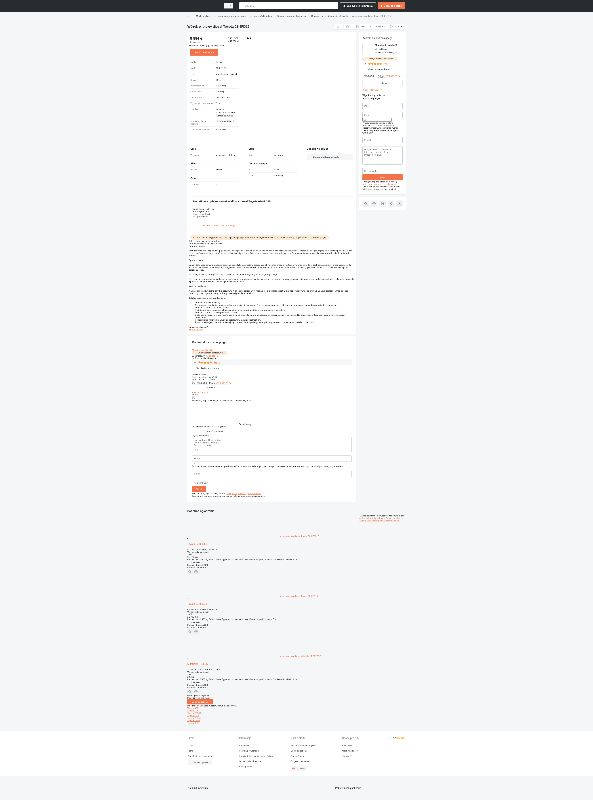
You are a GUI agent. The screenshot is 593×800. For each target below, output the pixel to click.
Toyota (219, 62)
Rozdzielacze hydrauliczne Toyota (383, 520)
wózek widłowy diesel (226, 74)
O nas (190, 745)
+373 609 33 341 (224, 383)
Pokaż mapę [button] (245, 424)
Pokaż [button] (212, 383)
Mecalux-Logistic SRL (202, 350)
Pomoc (191, 751)
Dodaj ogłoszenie (200, 702)
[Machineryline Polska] (204, 6)
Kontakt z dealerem (204, 52)
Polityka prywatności (249, 751)
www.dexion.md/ (200, 392)
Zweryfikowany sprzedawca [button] (210, 353)
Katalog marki (245, 766)
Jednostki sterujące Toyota (372, 518)
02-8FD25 (221, 68)
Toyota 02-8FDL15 (197, 544)
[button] (338, 26)
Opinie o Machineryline (250, 761)
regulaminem (254, 493)
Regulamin (244, 745)
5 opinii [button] (217, 362)
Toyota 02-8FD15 (197, 603)
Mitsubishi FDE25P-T (199, 663)
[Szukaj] (242, 6)
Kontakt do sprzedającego (200, 756)
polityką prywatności (236, 493)
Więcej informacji (370, 90)
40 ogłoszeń (212, 356)
